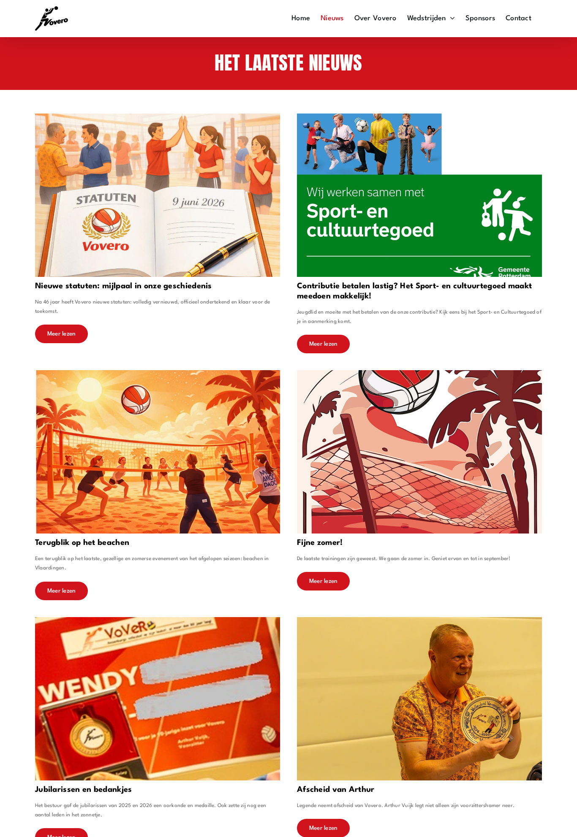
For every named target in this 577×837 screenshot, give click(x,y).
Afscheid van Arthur (336, 790)
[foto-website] (419, 620)
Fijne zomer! (320, 543)
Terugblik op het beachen (82, 543)
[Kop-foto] (157, 620)
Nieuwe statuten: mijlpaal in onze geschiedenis (123, 286)
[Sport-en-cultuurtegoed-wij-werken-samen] (419, 117)
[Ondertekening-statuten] (157, 117)
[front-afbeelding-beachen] (157, 373)
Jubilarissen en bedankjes (83, 790)
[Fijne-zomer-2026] (419, 373)
